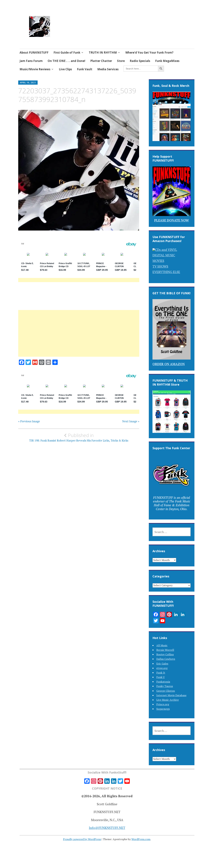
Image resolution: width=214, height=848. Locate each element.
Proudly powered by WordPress (82, 839)
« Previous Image (29, 421)
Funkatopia (163, 681)
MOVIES (158, 261)
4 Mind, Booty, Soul (79, 22)
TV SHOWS (160, 266)
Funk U (160, 677)
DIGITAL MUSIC (163, 255)
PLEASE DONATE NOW (171, 220)
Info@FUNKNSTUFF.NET (107, 828)
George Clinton (165, 691)
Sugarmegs (163, 709)
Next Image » (130, 421)
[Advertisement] (78, 337)
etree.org (162, 668)
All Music (162, 645)
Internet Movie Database (171, 695)
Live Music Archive (167, 700)
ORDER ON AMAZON (168, 364)
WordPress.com (140, 839)
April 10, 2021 (28, 82)
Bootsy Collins (165, 654)
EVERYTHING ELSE (166, 272)
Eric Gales (162, 663)
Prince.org (162, 704)
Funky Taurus (164, 686)
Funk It (160, 672)
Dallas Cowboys (165, 659)
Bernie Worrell (165, 650)
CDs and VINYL (166, 250)
